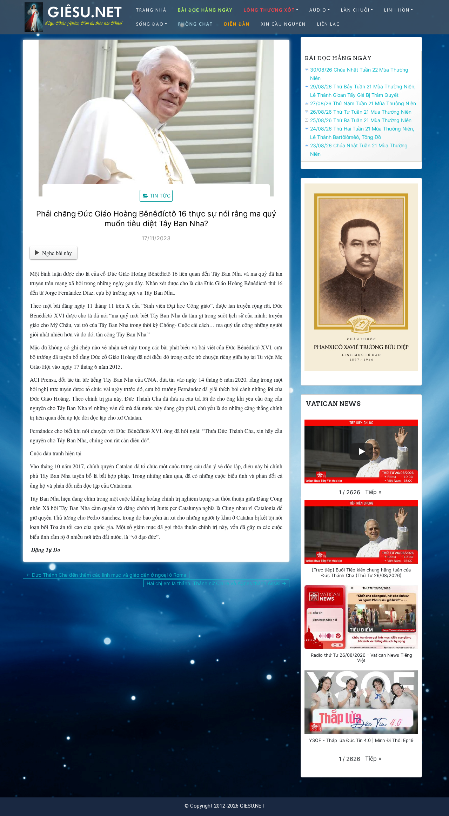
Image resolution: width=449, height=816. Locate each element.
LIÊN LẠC (328, 24)
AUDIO (318, 10)
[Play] (361, 451)
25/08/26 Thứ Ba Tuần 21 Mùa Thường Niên (360, 120)
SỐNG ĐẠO (150, 24)
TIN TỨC (160, 196)
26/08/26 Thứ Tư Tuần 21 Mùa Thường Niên (360, 112)
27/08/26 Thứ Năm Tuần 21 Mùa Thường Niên (363, 103)
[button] (373, 492)
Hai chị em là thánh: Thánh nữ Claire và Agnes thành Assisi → (216, 583)
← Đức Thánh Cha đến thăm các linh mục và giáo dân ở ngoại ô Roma (106, 575)
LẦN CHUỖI (355, 10)
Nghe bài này (57, 252)
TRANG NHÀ (151, 10)
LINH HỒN (397, 10)
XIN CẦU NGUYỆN (283, 24)
